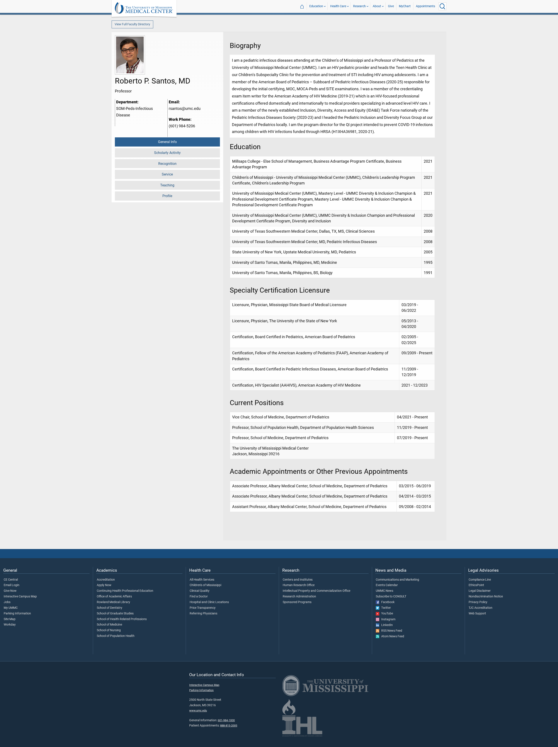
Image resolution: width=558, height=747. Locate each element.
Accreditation (106, 580)
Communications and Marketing (397, 580)
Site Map (9, 619)
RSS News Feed (390, 631)
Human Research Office (299, 585)
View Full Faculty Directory (132, 24)
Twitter (385, 608)
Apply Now (104, 585)
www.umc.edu (198, 710)
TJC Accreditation (480, 608)
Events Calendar (387, 585)
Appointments (425, 6)
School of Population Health (115, 636)
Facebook (387, 602)
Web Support (477, 613)
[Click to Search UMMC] (442, 6)
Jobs (7, 602)
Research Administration (299, 596)
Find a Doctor (199, 596)
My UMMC (11, 608)
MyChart (405, 6)
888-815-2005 (228, 725)
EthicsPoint (476, 585)
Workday (10, 624)
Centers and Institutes (298, 580)
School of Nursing (109, 630)
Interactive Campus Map (20, 596)
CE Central (11, 580)
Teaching (167, 185)
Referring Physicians (203, 613)
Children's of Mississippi (205, 585)
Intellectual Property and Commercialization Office (316, 591)
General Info (167, 142)
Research (359, 6)
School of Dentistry (109, 608)
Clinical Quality (199, 591)
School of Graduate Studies (115, 613)
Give (391, 6)
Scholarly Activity (167, 153)
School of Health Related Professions (122, 619)
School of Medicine (109, 624)
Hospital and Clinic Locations (209, 602)
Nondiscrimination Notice (486, 596)
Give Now (10, 591)
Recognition (167, 164)
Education (316, 6)
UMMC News (384, 591)
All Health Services (202, 580)
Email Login (11, 585)
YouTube (386, 613)
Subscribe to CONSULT (391, 596)
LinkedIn (386, 625)
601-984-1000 (226, 720)
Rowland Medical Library (113, 602)
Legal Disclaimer (480, 591)
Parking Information (17, 613)
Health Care (338, 6)
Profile (167, 196)
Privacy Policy (478, 602)
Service (167, 174)
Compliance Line (480, 580)
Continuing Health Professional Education (125, 591)
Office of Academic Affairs (114, 596)
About (377, 6)
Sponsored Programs (297, 602)
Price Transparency (203, 608)
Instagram (387, 619)
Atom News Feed (391, 636)
